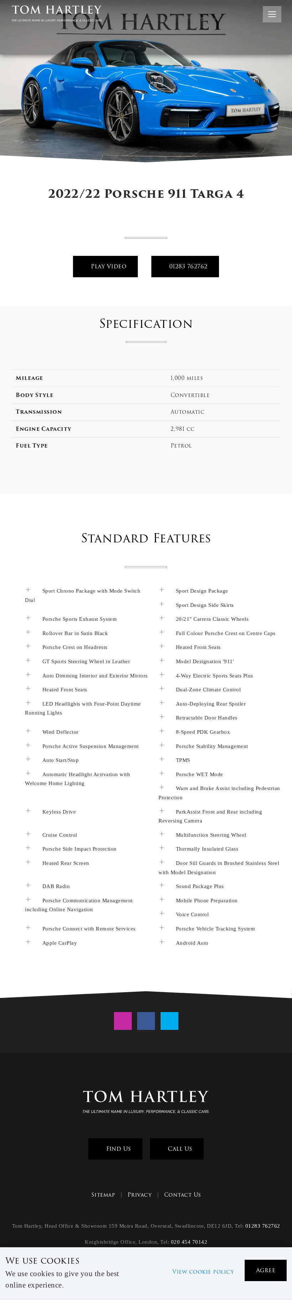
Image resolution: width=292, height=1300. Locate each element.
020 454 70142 (189, 1242)
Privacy (139, 1195)
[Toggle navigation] (272, 14)
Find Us (117, 1148)
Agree (266, 1270)
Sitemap (103, 1195)
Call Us (179, 1148)
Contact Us (182, 1195)
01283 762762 (187, 266)
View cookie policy (203, 1272)
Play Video (108, 266)
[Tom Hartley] (146, 1102)
